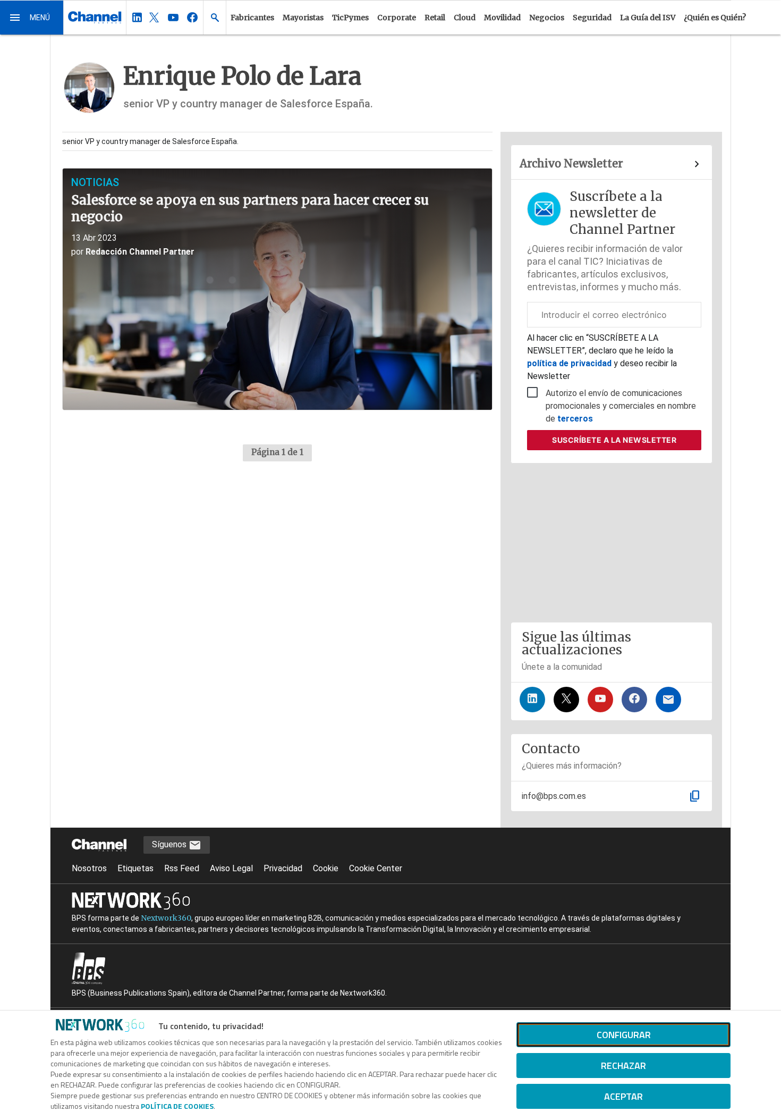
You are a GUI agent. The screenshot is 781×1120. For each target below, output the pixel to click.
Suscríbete (614, 439)
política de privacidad (570, 363)
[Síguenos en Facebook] (634, 699)
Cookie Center (375, 868)
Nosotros (89, 868)
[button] (32, 18)
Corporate (396, 17)
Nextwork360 (166, 918)
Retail (435, 17)
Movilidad (502, 17)
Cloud (465, 17)
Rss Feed (181, 868)
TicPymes (350, 17)
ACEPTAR (623, 1096)
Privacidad (283, 868)
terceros (575, 419)
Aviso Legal (231, 868)
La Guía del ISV (647, 17)
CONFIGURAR (624, 1035)
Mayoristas (303, 17)
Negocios (546, 17)
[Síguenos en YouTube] (600, 699)
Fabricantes (252, 17)
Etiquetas (135, 868)
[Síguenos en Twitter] (566, 699)
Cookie (325, 868)
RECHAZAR (623, 1065)
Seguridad (592, 17)
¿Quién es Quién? (715, 17)
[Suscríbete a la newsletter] (668, 699)
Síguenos (170, 844)
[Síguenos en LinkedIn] (532, 699)
